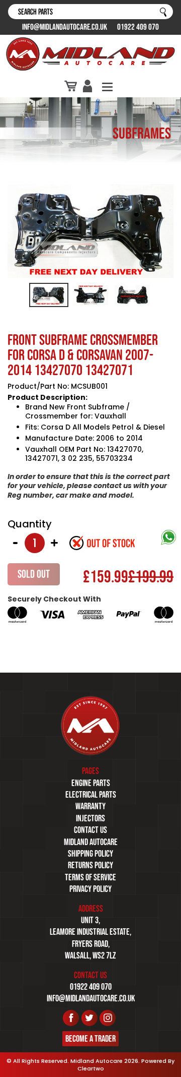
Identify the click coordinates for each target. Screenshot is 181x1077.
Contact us (90, 830)
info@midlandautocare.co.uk (64, 27)
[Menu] (107, 86)
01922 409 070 (138, 27)
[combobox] (90, 11)
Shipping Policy (90, 854)
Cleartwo (90, 1068)
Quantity (30, 523)
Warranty (90, 806)
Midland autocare (91, 842)
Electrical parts (90, 795)
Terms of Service (90, 877)
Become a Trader (90, 1039)
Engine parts (90, 783)
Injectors (90, 818)
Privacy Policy (90, 889)
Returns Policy (90, 865)
